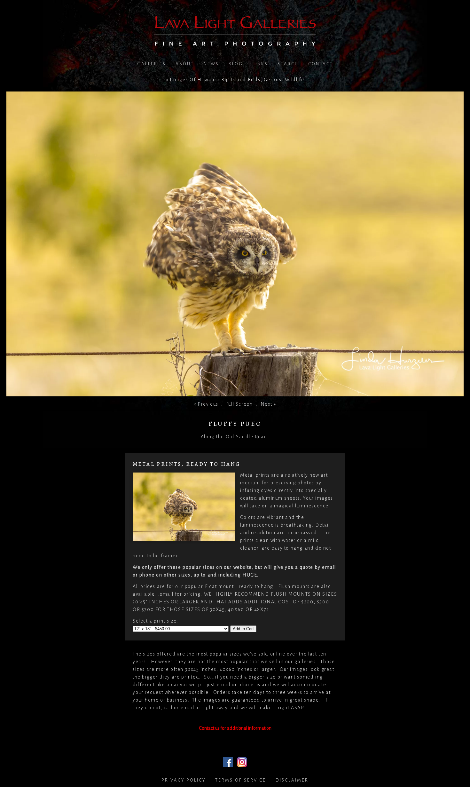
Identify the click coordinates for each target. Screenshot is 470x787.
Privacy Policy (183, 780)
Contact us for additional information (235, 728)
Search (288, 63)
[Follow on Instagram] (242, 763)
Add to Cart (243, 628)
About (185, 63)
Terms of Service (240, 780)
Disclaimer (292, 780)
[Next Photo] (235, 392)
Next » (269, 404)
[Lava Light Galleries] (235, 41)
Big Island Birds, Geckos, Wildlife (262, 79)
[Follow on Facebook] (228, 763)
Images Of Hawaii (192, 79)
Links (260, 63)
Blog (236, 63)
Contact (320, 63)
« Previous (206, 404)
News (211, 63)
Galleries (151, 63)
